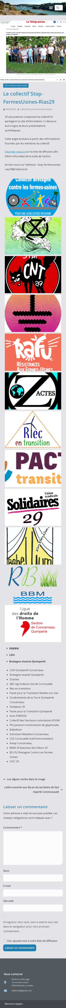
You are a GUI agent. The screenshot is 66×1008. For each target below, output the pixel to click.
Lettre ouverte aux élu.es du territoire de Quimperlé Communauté (31, 790)
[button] (51, 8)
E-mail (7, 886)
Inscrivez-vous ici (15, 151)
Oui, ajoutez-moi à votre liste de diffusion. (32, 941)
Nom (6, 871)
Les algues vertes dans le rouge (26, 779)
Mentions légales (14, 1003)
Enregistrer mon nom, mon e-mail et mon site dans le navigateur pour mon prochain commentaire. (30, 926)
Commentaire (12, 827)
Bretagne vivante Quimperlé (27, 661)
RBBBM (14, 648)
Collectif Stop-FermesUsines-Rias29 (36, 109)
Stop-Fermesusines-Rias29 (15, 85)
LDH (12, 655)
